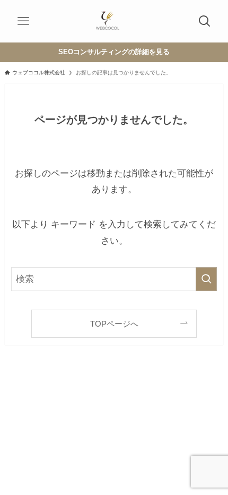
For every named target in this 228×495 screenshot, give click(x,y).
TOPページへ (114, 323)
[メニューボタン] (23, 21)
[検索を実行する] (206, 279)
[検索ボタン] (204, 21)
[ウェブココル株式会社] (108, 21)
